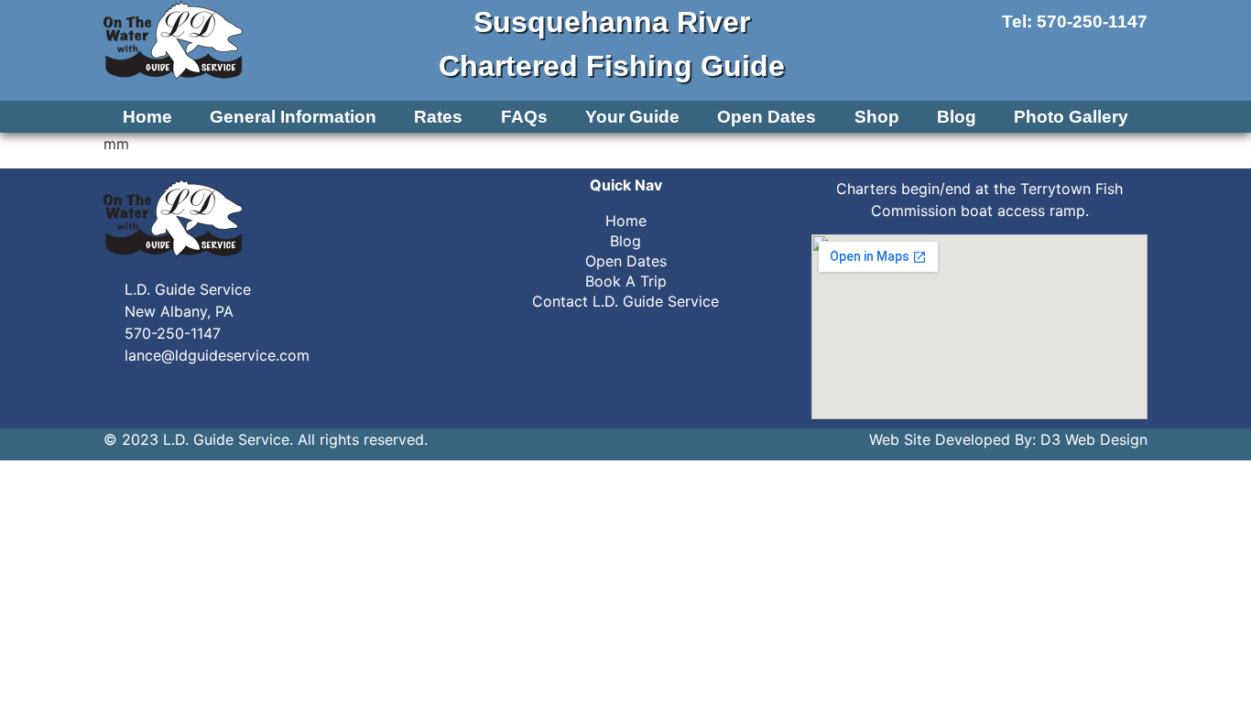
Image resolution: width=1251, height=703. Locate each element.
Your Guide (632, 117)
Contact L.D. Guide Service (625, 301)
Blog (956, 117)
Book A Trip (626, 281)
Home (147, 117)
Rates (438, 117)
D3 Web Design (1094, 439)
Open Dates (766, 117)
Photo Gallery (1071, 117)
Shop (876, 117)
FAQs (524, 117)
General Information (293, 117)
